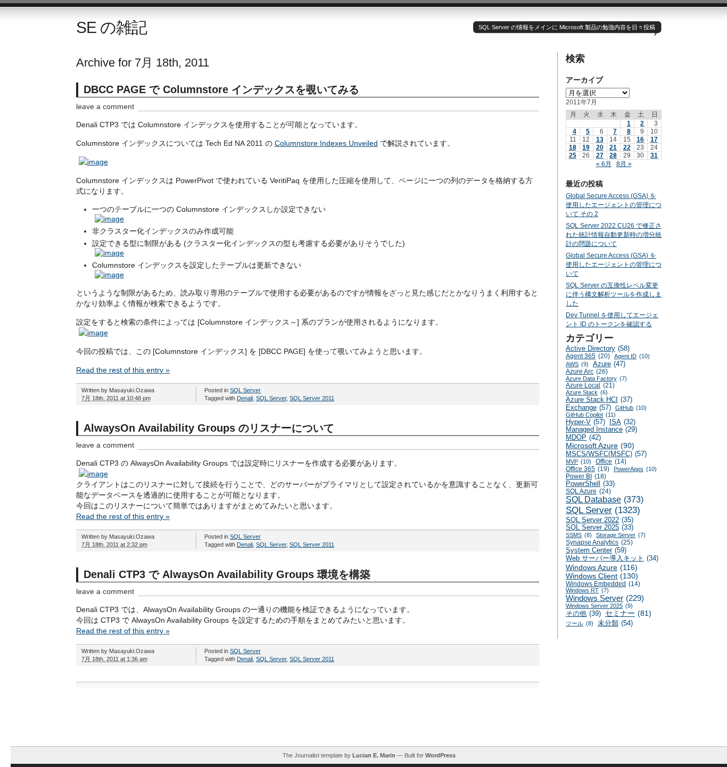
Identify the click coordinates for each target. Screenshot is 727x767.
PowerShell (590, 484)
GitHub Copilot (591, 414)
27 (600, 155)
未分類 (615, 623)
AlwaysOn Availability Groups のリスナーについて (209, 428)
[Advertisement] (369, 722)
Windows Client (602, 576)
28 (613, 155)
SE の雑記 (111, 27)
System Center (596, 550)
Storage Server (621, 535)
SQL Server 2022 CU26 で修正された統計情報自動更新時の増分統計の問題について (614, 235)
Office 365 (587, 469)
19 (586, 147)
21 (613, 147)
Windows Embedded (603, 583)
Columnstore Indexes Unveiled (326, 143)
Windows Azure (602, 567)
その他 (583, 613)
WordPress (440, 755)
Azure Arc (587, 371)
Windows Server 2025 (599, 606)
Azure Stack (587, 392)
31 (654, 155)
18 (572, 147)
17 (654, 139)
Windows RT (587, 590)
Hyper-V (585, 422)
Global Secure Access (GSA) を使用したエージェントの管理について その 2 (614, 205)
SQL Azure (588, 491)
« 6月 (604, 164)
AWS (577, 364)
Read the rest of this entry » (123, 370)
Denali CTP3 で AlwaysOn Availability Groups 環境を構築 (227, 574)
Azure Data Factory (596, 378)
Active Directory (598, 348)
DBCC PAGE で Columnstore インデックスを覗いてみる (221, 89)
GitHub (631, 408)
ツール (579, 623)
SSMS (579, 535)
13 (600, 139)
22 (627, 147)
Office (611, 461)
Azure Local (590, 385)
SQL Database (604, 499)
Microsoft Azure (600, 445)
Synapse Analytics (599, 542)
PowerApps (635, 469)
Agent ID (632, 356)
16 (640, 139)
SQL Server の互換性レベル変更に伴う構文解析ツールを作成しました (614, 294)
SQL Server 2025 (599, 527)
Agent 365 (588, 356)
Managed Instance (601, 429)
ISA (622, 422)
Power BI (586, 476)
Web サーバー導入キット (612, 558)
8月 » (624, 164)
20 (600, 147)
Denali (245, 398)
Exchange (588, 407)
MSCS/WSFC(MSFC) (606, 454)
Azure (609, 364)
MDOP (583, 437)
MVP (578, 461)
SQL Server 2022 (599, 520)
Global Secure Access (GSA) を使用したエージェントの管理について (614, 264)
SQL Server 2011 (312, 398)
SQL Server (245, 390)
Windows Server (605, 598)
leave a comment (105, 106)
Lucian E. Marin (373, 755)
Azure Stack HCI (599, 399)
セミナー (628, 613)
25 (572, 155)
